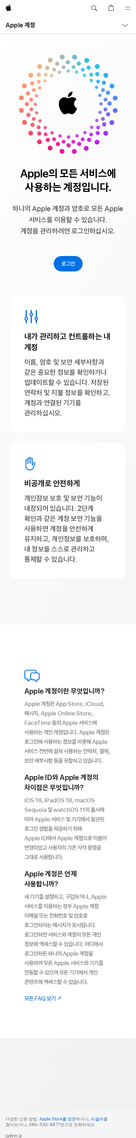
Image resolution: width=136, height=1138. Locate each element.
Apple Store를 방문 (57, 1119)
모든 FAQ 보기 (43, 998)
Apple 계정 (20, 25)
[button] (94, 8)
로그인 (68, 263)
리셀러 (97, 1119)
